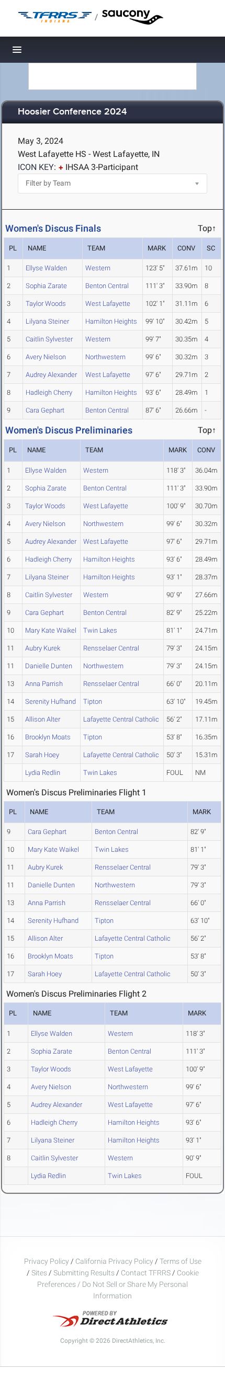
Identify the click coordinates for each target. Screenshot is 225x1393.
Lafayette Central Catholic (121, 719)
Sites (39, 1273)
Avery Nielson (46, 357)
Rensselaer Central (111, 648)
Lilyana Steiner (47, 321)
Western (97, 268)
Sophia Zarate (46, 286)
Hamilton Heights (111, 321)
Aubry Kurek (42, 648)
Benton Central (107, 286)
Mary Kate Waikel (50, 630)
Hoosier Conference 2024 (72, 112)
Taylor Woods (46, 303)
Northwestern (105, 357)
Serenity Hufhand (50, 701)
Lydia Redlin (42, 773)
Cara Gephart (45, 410)
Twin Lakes (100, 630)
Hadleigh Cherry (49, 392)
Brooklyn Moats (48, 737)
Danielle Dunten (48, 666)
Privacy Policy (46, 1261)
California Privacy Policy (114, 1261)
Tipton (92, 701)
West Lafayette (107, 303)
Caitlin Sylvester (49, 339)
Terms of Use (180, 1261)
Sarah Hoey (42, 755)
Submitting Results (84, 1273)
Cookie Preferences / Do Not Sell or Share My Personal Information (118, 1284)
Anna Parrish (44, 684)
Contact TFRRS (146, 1273)
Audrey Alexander (51, 375)
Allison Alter (42, 719)
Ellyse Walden (46, 268)
